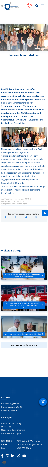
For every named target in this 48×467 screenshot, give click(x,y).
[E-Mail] (36, 217)
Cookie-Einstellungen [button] (11, 433)
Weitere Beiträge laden (24, 345)
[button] (4, 463)
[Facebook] (5, 217)
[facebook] (2, 456)
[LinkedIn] (16, 217)
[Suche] (37, 6)
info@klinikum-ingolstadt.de (30, 444)
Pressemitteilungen (19, 204)
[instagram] (7, 456)
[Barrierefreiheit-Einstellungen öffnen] (43, 402)
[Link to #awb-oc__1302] (29, 6)
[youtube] (24, 456)
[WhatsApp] (26, 217)
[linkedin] (12, 456)
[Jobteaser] (18, 456)
